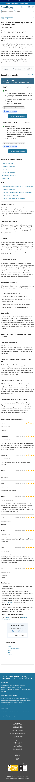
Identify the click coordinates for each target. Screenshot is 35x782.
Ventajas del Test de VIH (9, 175)
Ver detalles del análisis (17, 116)
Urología (29, 689)
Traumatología (24, 689)
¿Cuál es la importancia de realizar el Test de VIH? (17, 192)
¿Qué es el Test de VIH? (9, 166)
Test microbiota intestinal (16, 711)
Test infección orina (26, 711)
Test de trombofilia (15, 698)
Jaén (9, 656)
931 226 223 (19, 631)
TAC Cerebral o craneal (24, 698)
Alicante (9, 646)
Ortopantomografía (15, 700)
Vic (8, 661)
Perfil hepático (4, 713)
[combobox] (8, 11)
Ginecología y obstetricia (17, 687)
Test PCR (4, 169)
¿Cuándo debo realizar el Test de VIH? (13, 198)
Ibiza (9, 652)
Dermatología (22, 685)
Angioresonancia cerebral (6, 704)
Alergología (3, 685)
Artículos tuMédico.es (17, 736)
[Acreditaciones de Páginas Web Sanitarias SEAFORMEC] (13, 768)
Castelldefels (11, 658)
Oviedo (9, 650)
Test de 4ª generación (8, 172)
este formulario (8, 602)
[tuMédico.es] (7, 7)
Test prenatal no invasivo (6, 698)
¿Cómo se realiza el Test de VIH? (12, 195)
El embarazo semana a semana (17, 729)
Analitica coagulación (23, 715)
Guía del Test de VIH (8, 163)
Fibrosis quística (22, 700)
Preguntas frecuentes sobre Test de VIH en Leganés (17, 186)
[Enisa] (23, 768)
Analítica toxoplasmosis (12, 713)
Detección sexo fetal (20, 702)
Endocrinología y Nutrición (6, 687)
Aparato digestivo (10, 685)
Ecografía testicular (5, 702)
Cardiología (16, 685)
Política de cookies (17, 749)
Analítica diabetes (14, 715)
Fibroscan (29, 700)
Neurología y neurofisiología (6, 689)
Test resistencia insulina (6, 711)
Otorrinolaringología (17, 689)
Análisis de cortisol (5, 716)
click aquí (7, 617)
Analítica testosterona (22, 713)
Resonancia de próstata (6, 700)
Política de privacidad (17, 748)
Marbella (10, 654)
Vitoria (9, 660)
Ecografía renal (12, 702)
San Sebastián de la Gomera (14, 648)
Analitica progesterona (5, 715)
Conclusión (5, 178)
